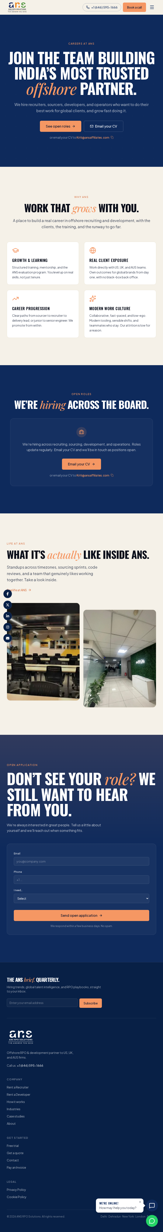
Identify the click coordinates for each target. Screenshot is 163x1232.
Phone (18, 871)
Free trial (13, 1146)
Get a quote (15, 1153)
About (11, 1123)
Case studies (16, 1116)
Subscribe (91, 1003)
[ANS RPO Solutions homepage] (17, 7)
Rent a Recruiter (18, 1087)
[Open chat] (152, 1206)
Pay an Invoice (16, 1167)
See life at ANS (17, 590)
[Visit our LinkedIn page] (7, 616)
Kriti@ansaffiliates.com (93, 137)
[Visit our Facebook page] (7, 594)
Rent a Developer (18, 1094)
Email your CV (106, 126)
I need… (18, 890)
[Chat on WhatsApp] (152, 1221)
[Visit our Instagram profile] (7, 627)
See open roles (58, 126)
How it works (16, 1102)
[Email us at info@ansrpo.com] (7, 638)
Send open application (79, 915)
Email (17, 853)
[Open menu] (152, 7)
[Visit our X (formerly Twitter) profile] (7, 605)
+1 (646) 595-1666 (30, 1065)
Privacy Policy (16, 1189)
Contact (13, 1160)
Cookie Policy (17, 1197)
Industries (13, 1109)
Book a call (134, 7)
